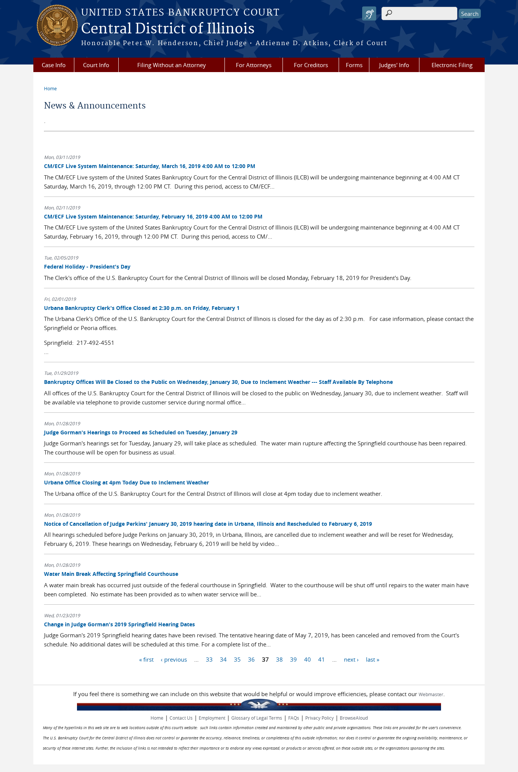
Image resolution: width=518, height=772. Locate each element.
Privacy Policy (319, 718)
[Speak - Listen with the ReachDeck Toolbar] (369, 13)
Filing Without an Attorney (171, 65)
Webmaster (431, 694)
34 (223, 659)
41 (321, 659)
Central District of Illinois (167, 29)
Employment (212, 718)
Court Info (96, 65)
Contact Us (181, 718)
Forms (354, 65)
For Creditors (311, 65)
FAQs (293, 718)
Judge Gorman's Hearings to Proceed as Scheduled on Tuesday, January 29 (140, 432)
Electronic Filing (452, 65)
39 (293, 659)
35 (237, 659)
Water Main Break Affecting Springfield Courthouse (111, 573)
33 (209, 659)
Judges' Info (394, 65)
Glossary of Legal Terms (256, 718)
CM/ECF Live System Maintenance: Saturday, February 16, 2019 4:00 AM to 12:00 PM (153, 216)
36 (251, 659)
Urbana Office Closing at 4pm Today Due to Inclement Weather (126, 482)
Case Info (54, 65)
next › (351, 659)
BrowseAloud (354, 718)
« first (146, 659)
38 (279, 659)
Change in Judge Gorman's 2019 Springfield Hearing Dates (119, 624)
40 (307, 659)
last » (372, 659)
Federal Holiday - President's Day (87, 266)
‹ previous (174, 659)
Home (50, 88)
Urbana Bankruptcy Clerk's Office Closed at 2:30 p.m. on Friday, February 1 (142, 307)
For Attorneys (254, 65)
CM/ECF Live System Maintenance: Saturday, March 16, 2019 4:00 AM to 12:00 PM (149, 166)
